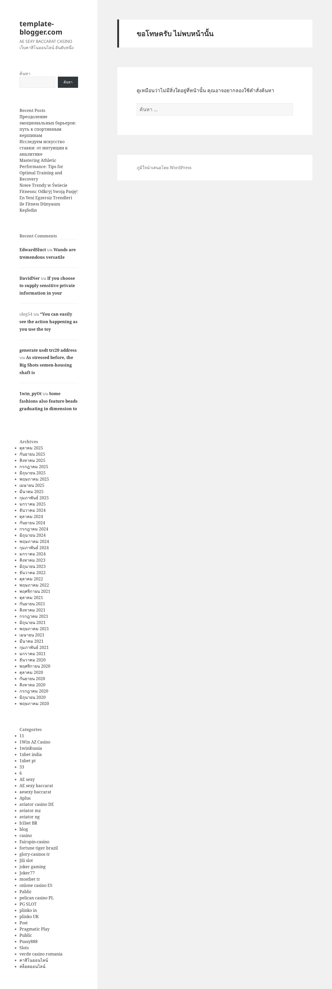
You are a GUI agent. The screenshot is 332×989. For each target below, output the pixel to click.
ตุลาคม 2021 (31, 597)
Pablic (25, 891)
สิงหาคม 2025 (32, 460)
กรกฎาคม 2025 (33, 466)
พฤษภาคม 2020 (34, 703)
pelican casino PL (36, 898)
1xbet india (30, 754)
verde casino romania (41, 954)
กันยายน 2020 (32, 678)
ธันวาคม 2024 (32, 510)
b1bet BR (28, 823)
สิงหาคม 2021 (32, 610)
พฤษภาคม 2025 (34, 479)
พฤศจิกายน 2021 (34, 591)
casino (25, 835)
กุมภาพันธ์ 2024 (34, 547)
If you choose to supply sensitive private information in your (47, 285)
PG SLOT (28, 904)
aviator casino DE (36, 804)
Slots (24, 948)
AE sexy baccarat (36, 785)
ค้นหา (24, 73)
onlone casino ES (35, 885)
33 (21, 767)
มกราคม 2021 (32, 653)
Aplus (25, 798)
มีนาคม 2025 (31, 491)
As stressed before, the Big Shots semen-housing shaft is (46, 365)
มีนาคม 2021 (31, 641)
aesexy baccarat (35, 792)
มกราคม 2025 (32, 504)
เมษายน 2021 (31, 635)
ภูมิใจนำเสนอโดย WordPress (164, 167)
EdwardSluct (32, 250)
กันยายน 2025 (32, 454)
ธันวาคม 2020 (32, 660)
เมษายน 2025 (31, 485)
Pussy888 (28, 941)
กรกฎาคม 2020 (33, 691)
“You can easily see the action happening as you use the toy (48, 321)
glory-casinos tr (34, 854)
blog (23, 829)
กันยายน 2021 (32, 604)
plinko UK (29, 916)
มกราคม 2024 (32, 554)
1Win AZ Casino (34, 742)
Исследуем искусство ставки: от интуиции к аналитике (43, 148)
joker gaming (32, 866)
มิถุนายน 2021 (32, 622)
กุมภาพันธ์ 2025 (34, 498)
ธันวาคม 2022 (32, 572)
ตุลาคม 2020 (31, 672)
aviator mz (30, 810)
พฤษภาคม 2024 (34, 541)
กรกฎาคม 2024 (33, 529)
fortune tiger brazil (38, 848)
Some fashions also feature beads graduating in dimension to (48, 401)
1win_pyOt (30, 393)
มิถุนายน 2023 (32, 566)
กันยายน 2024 (32, 523)
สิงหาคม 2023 (32, 560)
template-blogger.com (41, 28)
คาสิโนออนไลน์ (33, 960)
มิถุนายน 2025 (32, 473)
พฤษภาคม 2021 (34, 629)
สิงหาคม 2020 (32, 685)
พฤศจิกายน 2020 (34, 666)
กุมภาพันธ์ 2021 (34, 647)
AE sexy (27, 779)
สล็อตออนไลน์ (32, 966)
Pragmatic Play (34, 929)
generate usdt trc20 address (48, 350)
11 (21, 736)
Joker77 (27, 873)
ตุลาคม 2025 (31, 448)
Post (23, 923)
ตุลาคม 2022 (31, 579)
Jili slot (26, 860)
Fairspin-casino (34, 842)
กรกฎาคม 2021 (33, 616)
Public (25, 935)
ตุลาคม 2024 (31, 516)
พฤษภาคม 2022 (34, 585)
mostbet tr (29, 879)
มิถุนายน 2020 (32, 697)
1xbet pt (27, 761)
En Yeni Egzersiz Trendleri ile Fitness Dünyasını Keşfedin (45, 204)
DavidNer (29, 278)
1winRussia (30, 748)
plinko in (28, 910)
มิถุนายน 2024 (32, 535)
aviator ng (29, 817)
